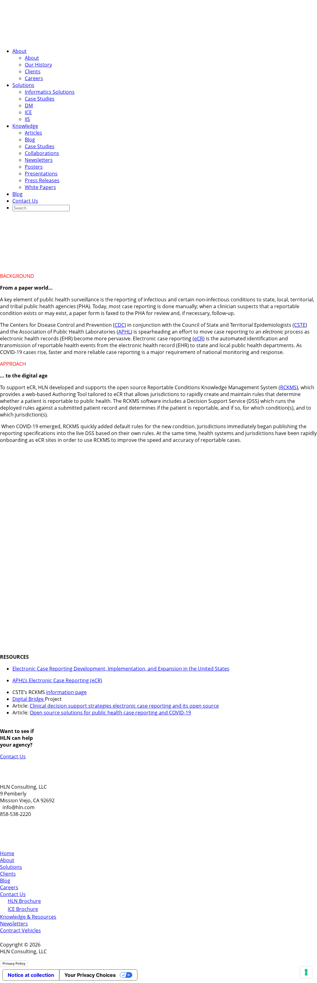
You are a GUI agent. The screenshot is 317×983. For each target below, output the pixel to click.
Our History (38, 64)
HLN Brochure (24, 901)
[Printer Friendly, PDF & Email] (298, 256)
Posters (34, 166)
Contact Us (25, 200)
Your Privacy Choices (90, 975)
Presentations (41, 173)
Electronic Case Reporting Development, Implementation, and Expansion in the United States (120, 668)
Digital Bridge (28, 699)
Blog (30, 139)
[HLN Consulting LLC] (62, 39)
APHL (124, 331)
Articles (33, 132)
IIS (27, 119)
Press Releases (42, 180)
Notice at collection (31, 975)
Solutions (23, 85)
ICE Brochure (23, 909)
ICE (28, 112)
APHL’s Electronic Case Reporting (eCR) (57, 680)
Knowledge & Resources (28, 916)
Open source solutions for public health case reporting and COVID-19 (110, 712)
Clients (33, 71)
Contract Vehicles (20, 930)
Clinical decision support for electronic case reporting (131, 224)
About (19, 51)
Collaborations (42, 153)
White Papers (40, 187)
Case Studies (39, 98)
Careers (34, 78)
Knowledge (25, 126)
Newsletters (39, 160)
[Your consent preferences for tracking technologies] (306, 972)
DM (29, 105)
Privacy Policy (13, 963)
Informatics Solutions (50, 91)
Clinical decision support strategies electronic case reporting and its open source (124, 705)
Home (7, 853)
